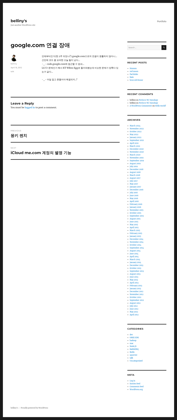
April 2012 (134, 315)
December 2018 (136, 169)
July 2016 (134, 192)
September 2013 (137, 271)
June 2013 (134, 277)
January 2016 (135, 207)
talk (12, 71)
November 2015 (136, 210)
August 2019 (135, 163)
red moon (134, 71)
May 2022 (134, 134)
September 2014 (137, 248)
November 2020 (137, 152)
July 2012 (134, 306)
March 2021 (135, 146)
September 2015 (137, 216)
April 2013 (134, 283)
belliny (14, 64)
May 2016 (134, 198)
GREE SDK (134, 337)
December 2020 (137, 149)
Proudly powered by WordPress (34, 408)
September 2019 (137, 160)
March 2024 (135, 126)
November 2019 (137, 158)
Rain (132, 77)
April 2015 (134, 227)
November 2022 (137, 128)
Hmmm (133, 68)
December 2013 (136, 265)
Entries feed (135, 383)
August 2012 (135, 303)
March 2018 (135, 175)
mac (131, 343)
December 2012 (136, 291)
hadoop (133, 340)
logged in (30, 107)
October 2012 (135, 297)
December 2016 (136, 190)
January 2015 (135, 236)
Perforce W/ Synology (148, 100)
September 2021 (137, 140)
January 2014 (135, 262)
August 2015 (135, 219)
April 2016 (134, 201)
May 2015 (134, 224)
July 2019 (134, 166)
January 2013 (135, 288)
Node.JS (133, 346)
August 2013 (135, 274)
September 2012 (137, 300)
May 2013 (134, 280)
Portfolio (161, 21)
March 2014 (135, 259)
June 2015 (134, 222)
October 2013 (135, 268)
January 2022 (135, 137)
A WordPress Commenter (141, 106)
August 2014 (135, 251)
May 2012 (134, 312)
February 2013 (136, 285)
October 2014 (135, 245)
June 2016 (134, 195)
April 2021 (134, 143)
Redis (132, 352)
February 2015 (136, 233)
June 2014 (134, 253)
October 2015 (135, 213)
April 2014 (134, 256)
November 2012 (136, 294)
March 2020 (135, 155)
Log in (132, 381)
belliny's (19, 20)
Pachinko (134, 74)
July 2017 (134, 181)
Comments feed (137, 386)
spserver (133, 355)
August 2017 (135, 178)
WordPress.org (136, 389)
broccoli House (136, 80)
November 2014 (136, 242)
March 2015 (135, 230)
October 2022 (135, 131)
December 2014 (136, 239)
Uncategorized (136, 361)
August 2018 (135, 172)
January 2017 (135, 187)
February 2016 (136, 204)
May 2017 (134, 184)
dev (131, 334)
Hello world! (160, 106)
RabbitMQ (134, 349)
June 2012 (134, 309)
